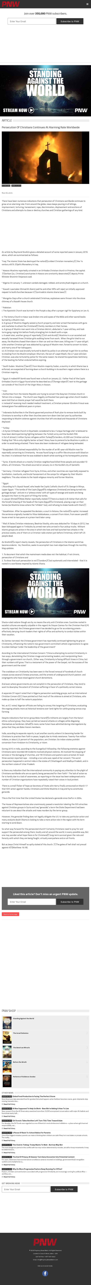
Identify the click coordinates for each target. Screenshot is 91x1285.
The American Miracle (21, 1047)
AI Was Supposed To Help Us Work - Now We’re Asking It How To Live (35, 1108)
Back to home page (10, 914)
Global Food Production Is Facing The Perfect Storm (28, 1096)
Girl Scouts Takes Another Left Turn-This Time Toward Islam (32, 1121)
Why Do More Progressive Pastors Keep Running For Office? (32, 1169)
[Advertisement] (45, 43)
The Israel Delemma (20, 1033)
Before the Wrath (20, 1062)
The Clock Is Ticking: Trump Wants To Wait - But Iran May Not (32, 1145)
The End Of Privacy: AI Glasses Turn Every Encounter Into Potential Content (38, 1157)
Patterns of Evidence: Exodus (24, 1077)
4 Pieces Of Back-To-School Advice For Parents (26, 1133)
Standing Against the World (23, 1018)
